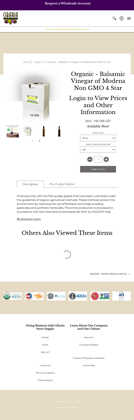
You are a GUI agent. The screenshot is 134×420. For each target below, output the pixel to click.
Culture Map (89, 365)
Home (26, 62)
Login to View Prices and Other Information (98, 105)
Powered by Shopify (67, 407)
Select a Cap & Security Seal (98, 144)
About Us (88, 337)
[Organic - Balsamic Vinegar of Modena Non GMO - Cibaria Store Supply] (28, 131)
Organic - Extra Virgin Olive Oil (108, 274)
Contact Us (45, 365)
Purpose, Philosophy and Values (88, 358)
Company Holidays (88, 345)
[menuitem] (114, 18)
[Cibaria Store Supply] (10, 18)
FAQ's (45, 345)
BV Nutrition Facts (29, 219)
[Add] (106, 159)
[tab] (30, 184)
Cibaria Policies (45, 380)
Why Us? (45, 352)
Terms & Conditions (45, 373)
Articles (45, 337)
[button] (114, 18)
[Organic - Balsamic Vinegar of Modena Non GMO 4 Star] (13, 131)
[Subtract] (89, 159)
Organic (38, 62)
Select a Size (98, 133)
